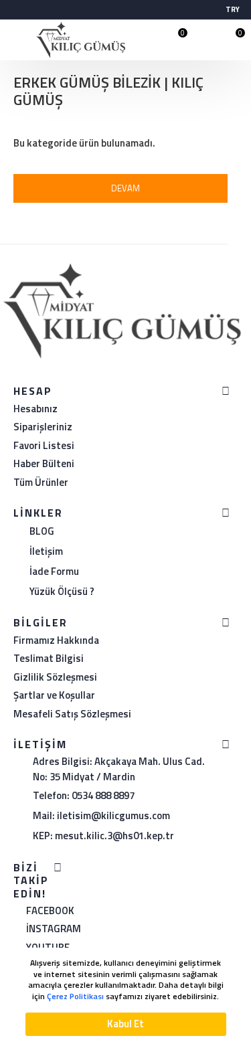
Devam (125, 188)
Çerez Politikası (75, 997)
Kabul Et (125, 1023)
